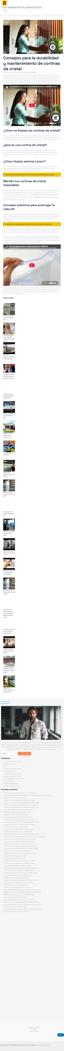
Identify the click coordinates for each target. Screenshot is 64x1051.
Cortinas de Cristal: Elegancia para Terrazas (15, 856)
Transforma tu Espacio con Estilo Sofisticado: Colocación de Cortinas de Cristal (25, 836)
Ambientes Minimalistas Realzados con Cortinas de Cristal (19, 899)
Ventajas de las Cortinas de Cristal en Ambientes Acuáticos (19, 860)
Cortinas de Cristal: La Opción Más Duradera (15, 897)
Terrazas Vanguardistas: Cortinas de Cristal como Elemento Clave (21, 873)
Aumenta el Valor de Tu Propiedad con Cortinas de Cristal (19, 870)
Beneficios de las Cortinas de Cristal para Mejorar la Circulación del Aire (22, 890)
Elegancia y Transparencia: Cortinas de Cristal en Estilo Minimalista (21, 902)
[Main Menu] (5, 11)
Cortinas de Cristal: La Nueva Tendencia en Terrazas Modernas (20, 793)
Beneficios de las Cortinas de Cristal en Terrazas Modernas (19, 829)
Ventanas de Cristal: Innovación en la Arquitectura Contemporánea (21, 805)
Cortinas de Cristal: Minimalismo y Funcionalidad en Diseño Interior (21, 807)
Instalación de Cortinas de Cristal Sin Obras (15, 907)
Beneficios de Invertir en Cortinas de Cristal (15, 885)
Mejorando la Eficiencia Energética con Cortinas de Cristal (19, 894)
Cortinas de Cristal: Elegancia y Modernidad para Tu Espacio (19, 800)
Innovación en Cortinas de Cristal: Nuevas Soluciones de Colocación (21, 822)
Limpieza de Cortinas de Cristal (12, 776)
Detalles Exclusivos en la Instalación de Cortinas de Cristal (19, 819)
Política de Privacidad (33, 1027)
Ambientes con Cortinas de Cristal (13, 761)
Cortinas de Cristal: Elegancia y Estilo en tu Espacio (17, 887)
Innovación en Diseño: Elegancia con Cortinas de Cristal (18, 810)
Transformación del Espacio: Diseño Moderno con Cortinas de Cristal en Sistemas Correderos (28, 795)
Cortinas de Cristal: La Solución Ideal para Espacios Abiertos (19, 841)
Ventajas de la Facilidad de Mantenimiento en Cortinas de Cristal (20, 880)
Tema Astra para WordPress (42, 1045)
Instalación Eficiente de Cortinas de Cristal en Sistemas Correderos (21, 848)
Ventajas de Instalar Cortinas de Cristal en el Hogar (17, 865)
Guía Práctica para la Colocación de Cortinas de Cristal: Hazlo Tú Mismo (22, 909)
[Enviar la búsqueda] (20, 753)
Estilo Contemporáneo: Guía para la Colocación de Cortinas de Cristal (22, 904)
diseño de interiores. (9, 771)
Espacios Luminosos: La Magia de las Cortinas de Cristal (18, 882)
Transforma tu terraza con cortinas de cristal (16, 827)
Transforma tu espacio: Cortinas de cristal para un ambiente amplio (21, 802)
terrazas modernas (9, 781)
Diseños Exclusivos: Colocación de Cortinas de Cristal (18, 875)
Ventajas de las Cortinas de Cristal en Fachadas (16, 877)
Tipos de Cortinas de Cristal (11, 783)
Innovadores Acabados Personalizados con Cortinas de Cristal (20, 868)
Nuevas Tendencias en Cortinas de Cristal (15, 797)
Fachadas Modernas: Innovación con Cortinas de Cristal (18, 817)
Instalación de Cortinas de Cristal (12, 774)
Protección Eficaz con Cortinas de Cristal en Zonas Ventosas (20, 839)
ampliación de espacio (10, 764)
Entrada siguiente (5, 703)
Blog (5, 766)
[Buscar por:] (12, 753)
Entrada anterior (5, 701)
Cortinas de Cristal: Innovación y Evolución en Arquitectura (19, 844)
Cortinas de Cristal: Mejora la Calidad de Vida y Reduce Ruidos (20, 853)
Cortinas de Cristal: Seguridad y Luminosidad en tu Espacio (19, 863)
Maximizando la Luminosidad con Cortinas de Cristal (17, 851)
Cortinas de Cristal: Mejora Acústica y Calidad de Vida (18, 831)
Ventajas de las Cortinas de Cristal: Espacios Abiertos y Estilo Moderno (22, 892)
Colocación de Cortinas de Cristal (13, 769)
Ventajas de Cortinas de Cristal (12, 786)
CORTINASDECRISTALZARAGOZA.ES (22, 7)
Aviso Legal (34, 1029)
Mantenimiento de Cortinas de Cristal (14, 72)
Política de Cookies (34, 1031)
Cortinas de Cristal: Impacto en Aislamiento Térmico (17, 812)
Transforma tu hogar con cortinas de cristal (15, 814)
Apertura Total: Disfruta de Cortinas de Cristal (16, 911)
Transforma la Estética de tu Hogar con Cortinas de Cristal (19, 824)
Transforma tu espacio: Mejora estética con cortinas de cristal (20, 846)
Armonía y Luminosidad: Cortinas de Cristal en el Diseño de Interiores (22, 834)
